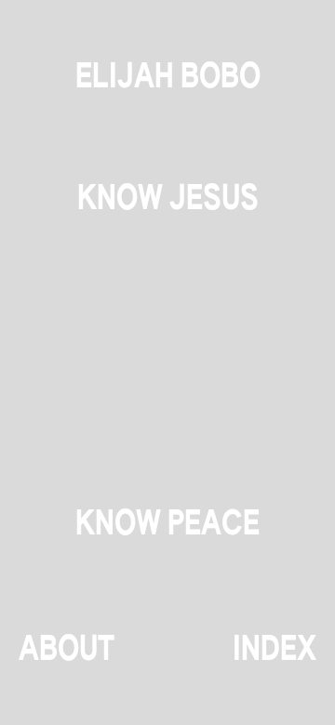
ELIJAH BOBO (168, 78)
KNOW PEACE (167, 525)
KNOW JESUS (168, 200)
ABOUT (66, 650)
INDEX (274, 650)
